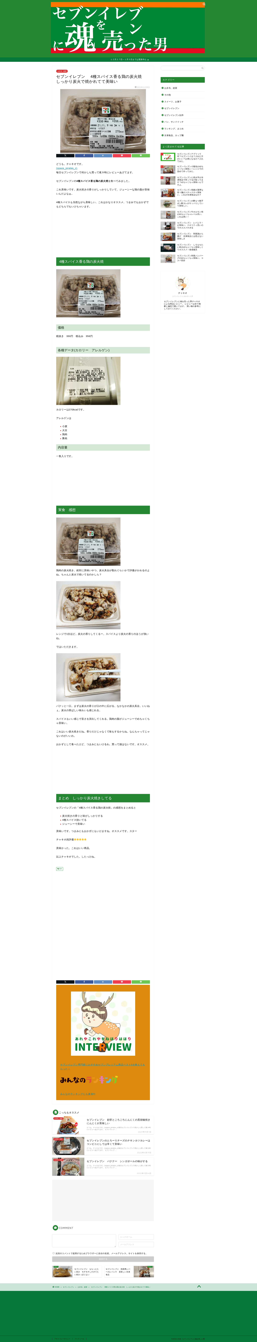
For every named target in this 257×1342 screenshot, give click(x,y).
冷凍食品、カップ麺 (174, 135)
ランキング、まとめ (174, 128)
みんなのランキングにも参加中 (78, 1094)
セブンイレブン (171, 108)
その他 (167, 95)
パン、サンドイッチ (174, 122)
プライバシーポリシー (62, 1339)
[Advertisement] (103, 233)
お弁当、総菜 (62, 71)
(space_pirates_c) (66, 168)
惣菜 (60, 869)
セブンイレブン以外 (174, 115)
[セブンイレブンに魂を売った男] (128, 50)
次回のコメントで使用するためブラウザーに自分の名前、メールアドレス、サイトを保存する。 (102, 1253)
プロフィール (79, 1339)
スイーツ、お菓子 (173, 101)
